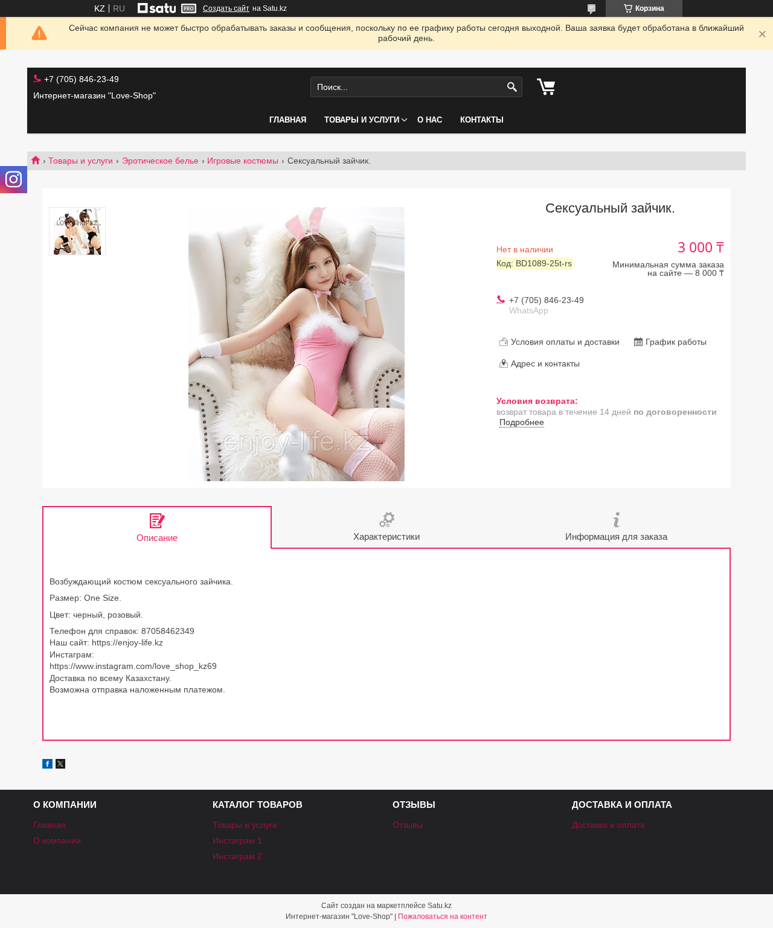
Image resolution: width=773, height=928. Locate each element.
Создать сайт (226, 8)
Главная (287, 119)
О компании (57, 840)
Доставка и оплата (608, 825)
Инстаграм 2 (237, 856)
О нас (429, 119)
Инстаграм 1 (237, 840)
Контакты (482, 119)
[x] (60, 765)
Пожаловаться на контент (442, 916)
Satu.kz (440, 905)
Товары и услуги (361, 119)
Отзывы (408, 825)
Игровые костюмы (242, 160)
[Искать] (511, 87)
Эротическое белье (160, 160)
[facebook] (47, 765)
